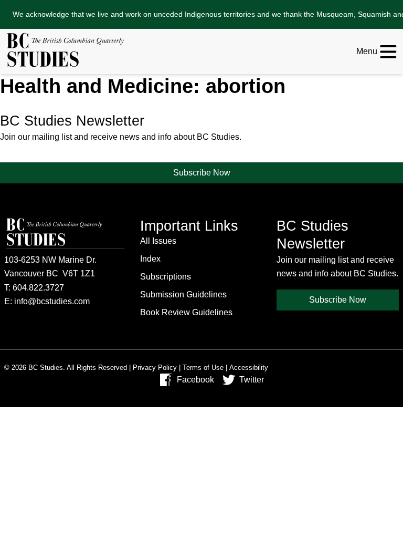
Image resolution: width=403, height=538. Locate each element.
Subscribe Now (201, 172)
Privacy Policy (155, 367)
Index (150, 258)
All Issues (158, 240)
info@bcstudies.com (52, 301)
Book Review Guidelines (186, 312)
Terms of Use (203, 367)
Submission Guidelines (183, 294)
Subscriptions (165, 276)
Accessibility (248, 367)
